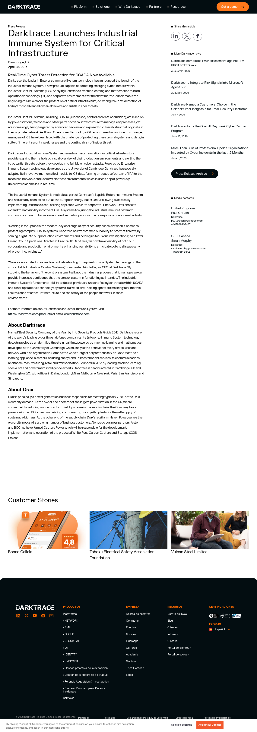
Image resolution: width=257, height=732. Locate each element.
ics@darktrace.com (77, 314)
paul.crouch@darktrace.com (187, 220)
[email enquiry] (51, 615)
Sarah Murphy (181, 241)
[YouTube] (34, 615)
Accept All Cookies (209, 724)
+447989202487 (181, 224)
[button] (79, 7)
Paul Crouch (180, 213)
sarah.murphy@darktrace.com (188, 248)
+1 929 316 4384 (180, 252)
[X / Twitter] (26, 615)
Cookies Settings (181, 724)
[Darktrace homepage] (24, 7)
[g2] (43, 615)
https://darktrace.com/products (30, 314)
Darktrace (176, 217)
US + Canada (180, 236)
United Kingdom (183, 208)
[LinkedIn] (18, 615)
